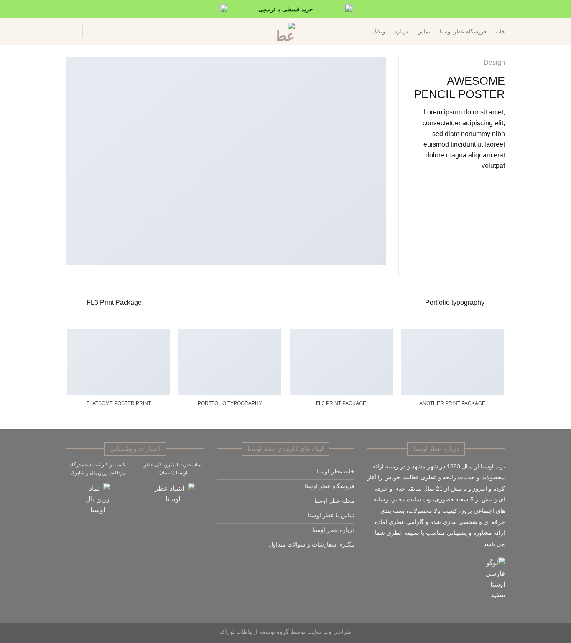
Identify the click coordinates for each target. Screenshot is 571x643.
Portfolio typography (455, 302)
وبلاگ (378, 31)
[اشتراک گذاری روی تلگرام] (459, 186)
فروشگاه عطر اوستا (463, 31)
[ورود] (94, 32)
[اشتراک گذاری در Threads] (479, 186)
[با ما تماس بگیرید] (330, 564)
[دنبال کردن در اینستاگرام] (350, 564)
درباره (401, 31)
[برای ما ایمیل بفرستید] (340, 564)
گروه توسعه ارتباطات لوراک (254, 631)
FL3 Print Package (113, 302)
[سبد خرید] (70, 32)
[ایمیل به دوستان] (469, 186)
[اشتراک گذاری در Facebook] (500, 186)
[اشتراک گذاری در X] (489, 186)
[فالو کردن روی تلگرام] (321, 564)
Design (494, 62)
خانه (500, 31)
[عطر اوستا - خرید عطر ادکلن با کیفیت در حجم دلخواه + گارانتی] (285, 31)
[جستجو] (118, 31)
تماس (424, 31)
